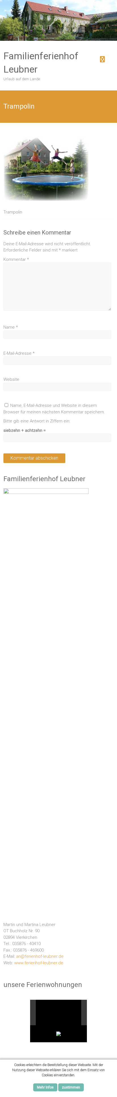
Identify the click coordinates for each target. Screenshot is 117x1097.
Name (10, 327)
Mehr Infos (45, 1087)
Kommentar (16, 259)
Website (11, 379)
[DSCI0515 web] (55, 1012)
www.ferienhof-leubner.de (38, 962)
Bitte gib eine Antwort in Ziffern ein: (36, 421)
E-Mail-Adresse (19, 353)
